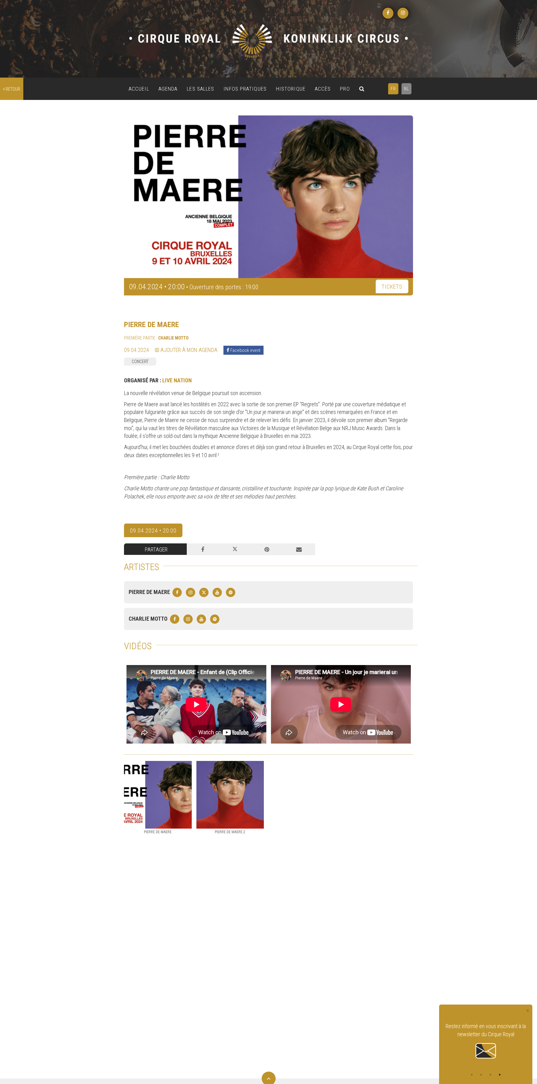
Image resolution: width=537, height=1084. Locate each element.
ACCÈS (323, 89)
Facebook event (244, 350)
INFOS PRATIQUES (245, 89)
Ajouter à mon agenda (188, 350)
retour (12, 89)
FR (393, 88)
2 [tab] (481, 1075)
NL (406, 88)
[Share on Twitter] (235, 549)
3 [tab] (490, 1075)
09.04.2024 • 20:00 (153, 530)
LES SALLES (200, 89)
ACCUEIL (139, 89)
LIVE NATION (177, 380)
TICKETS (392, 286)
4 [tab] (500, 1075)
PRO (345, 89)
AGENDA (168, 89)
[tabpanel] (486, 1037)
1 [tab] (472, 1075)
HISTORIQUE (290, 89)
